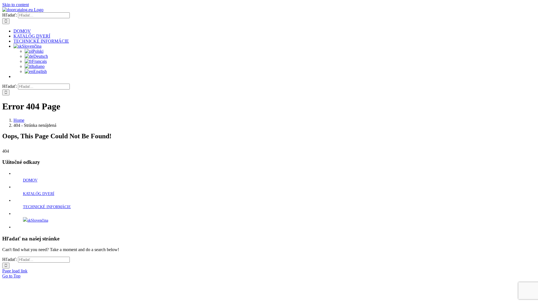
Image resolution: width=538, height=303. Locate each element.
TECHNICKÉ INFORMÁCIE (47, 207)
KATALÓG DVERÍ (38, 194)
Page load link (14, 270)
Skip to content (15, 4)
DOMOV (30, 180)
